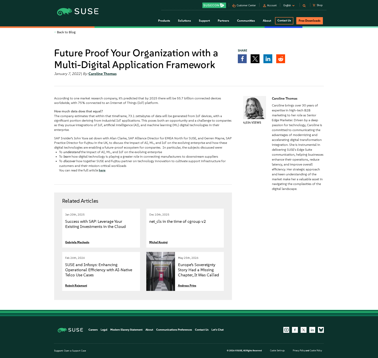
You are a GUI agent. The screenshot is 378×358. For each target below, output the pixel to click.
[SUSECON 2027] (214, 5)
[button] (242, 58)
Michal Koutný (158, 242)
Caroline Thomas (102, 74)
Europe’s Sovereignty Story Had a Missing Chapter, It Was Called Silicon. (198, 272)
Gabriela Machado (77, 242)
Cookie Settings (277, 350)
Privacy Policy (299, 350)
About (149, 329)
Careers (93, 329)
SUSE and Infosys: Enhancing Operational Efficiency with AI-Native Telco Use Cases (98, 269)
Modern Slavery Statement (126, 329)
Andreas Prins (187, 285)
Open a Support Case (75, 350)
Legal (104, 329)
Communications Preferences (174, 329)
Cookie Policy (316, 350)
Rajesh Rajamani (76, 285)
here (102, 170)
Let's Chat (217, 329)
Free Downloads (310, 20)
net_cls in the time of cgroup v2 (177, 221)
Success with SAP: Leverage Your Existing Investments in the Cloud (95, 224)
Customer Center (246, 5)
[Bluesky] (321, 330)
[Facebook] (295, 330)
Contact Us (284, 20)
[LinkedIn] (312, 330)
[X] (304, 330)
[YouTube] (286, 330)
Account (272, 5)
